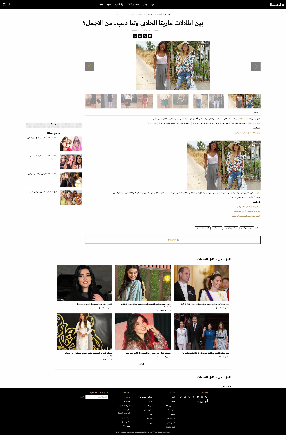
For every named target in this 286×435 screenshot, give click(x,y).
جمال (145, 4)
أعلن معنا (127, 409)
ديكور (150, 414)
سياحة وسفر (148, 405)
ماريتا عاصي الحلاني (246, 228)
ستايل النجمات (151, 14)
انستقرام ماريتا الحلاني (203, 228)
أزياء (152, 4)
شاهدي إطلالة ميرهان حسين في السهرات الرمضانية (94, 304)
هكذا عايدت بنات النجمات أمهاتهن (249, 206)
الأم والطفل (171, 422)
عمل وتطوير (148, 409)
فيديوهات (149, 418)
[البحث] (10, 4)
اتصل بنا (127, 401)
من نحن (127, 397)
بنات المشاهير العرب (244, 118)
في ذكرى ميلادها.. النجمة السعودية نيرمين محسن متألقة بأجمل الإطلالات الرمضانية (146, 305)
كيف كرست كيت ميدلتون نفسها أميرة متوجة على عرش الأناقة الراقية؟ (205, 304)
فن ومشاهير (171, 418)
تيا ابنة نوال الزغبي (231, 228)
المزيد (141, 364)
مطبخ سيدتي (126, 421)
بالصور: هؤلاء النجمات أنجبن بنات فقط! (247, 211)
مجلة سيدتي (126, 417)
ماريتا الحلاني (217, 228)
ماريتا (186, 118)
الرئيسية (167, 14)
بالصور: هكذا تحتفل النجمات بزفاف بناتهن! (246, 216)
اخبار (150, 401)
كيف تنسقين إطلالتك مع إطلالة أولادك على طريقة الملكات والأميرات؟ (205, 353)
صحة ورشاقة (133, 4)
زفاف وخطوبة (170, 427)
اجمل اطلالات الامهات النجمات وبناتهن (248, 132)
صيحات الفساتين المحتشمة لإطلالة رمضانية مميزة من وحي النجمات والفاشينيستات (88, 354)
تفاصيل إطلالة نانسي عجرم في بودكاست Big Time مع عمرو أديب (148, 353)
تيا (257, 192)
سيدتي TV (126, 426)
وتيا (173, 118)
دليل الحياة (119, 4)
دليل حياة (171, 409)
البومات (149, 422)
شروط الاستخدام (124, 405)
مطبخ (108, 4)
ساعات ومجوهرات (146, 397)
